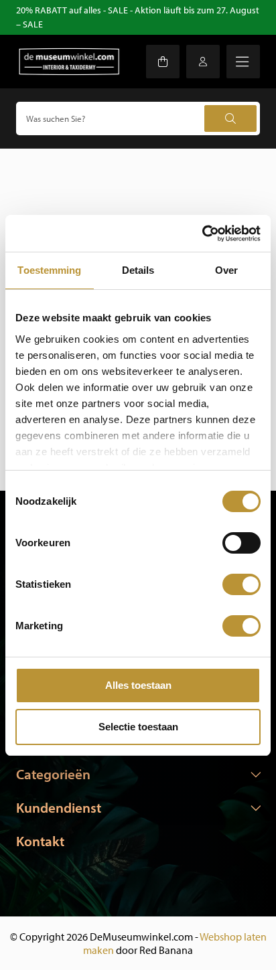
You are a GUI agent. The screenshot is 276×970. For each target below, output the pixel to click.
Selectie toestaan (138, 726)
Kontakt (40, 841)
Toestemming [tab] (49, 270)
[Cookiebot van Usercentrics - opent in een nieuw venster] (202, 233)
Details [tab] (138, 270)
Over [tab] (226, 270)
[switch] (241, 543)
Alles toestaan (138, 685)
